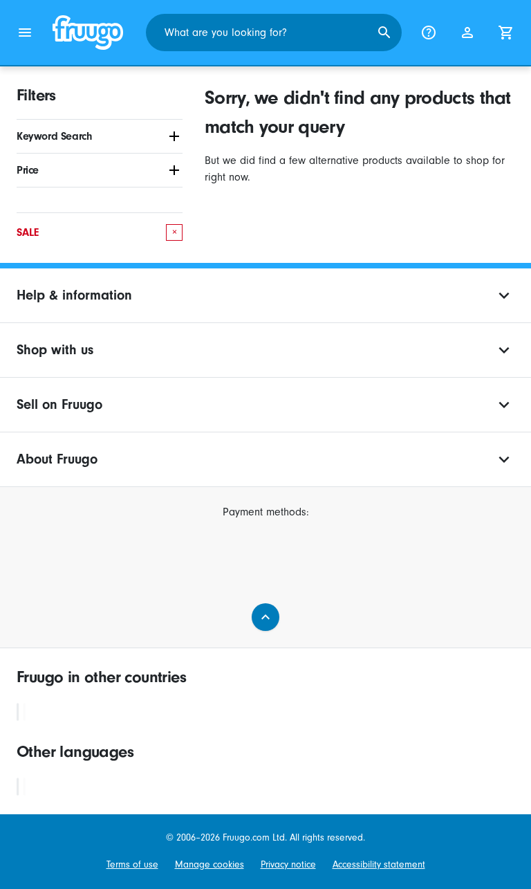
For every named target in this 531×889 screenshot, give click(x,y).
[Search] (384, 32)
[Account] (467, 32)
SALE (97, 232)
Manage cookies (209, 864)
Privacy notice (288, 864)
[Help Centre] (428, 32)
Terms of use (132, 864)
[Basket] (506, 32)
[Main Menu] (25, 32)
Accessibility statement (379, 864)
